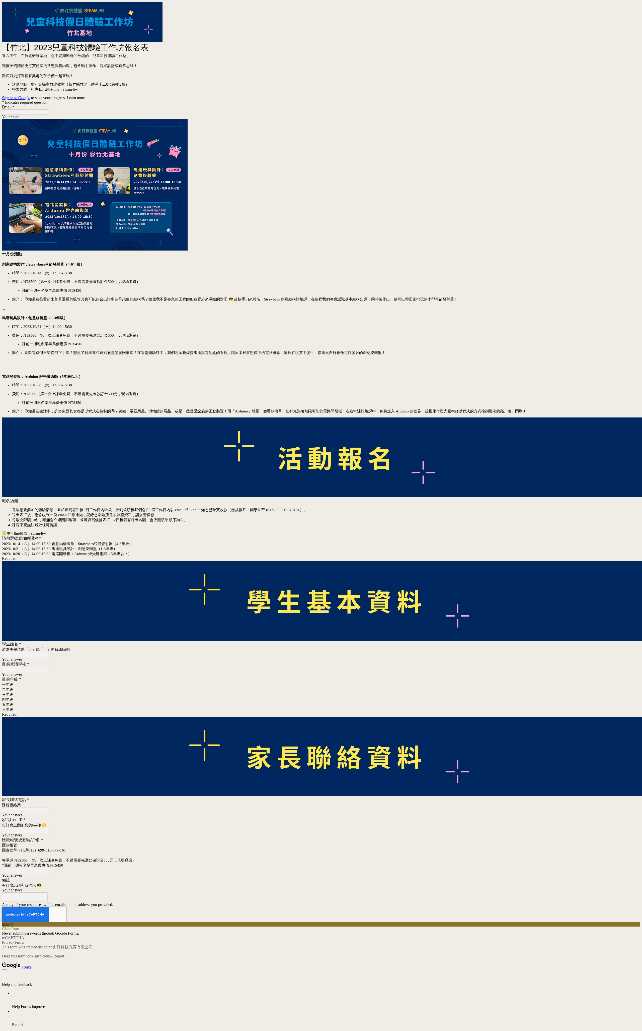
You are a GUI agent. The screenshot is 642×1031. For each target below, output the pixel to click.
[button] (321, 924)
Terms (19, 942)
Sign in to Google (16, 98)
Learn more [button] (76, 98)
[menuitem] (326, 1000)
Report (58, 956)
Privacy (8, 942)
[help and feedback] (4, 975)
